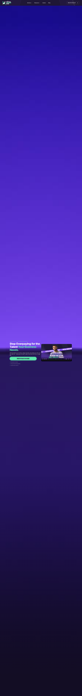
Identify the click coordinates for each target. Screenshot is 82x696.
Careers (44, 2)
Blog (49, 2)
